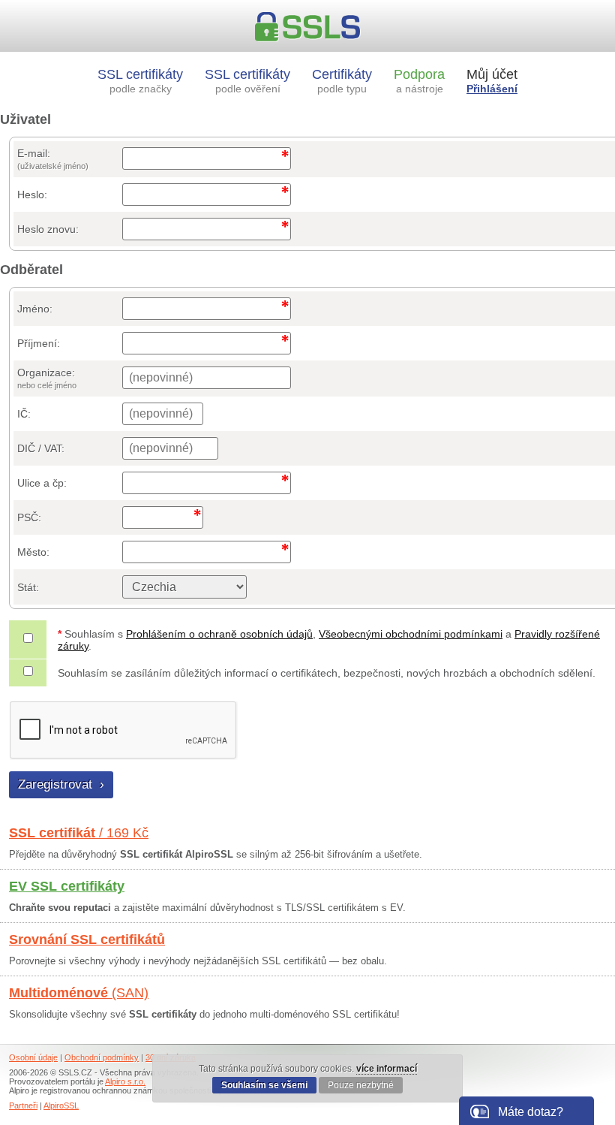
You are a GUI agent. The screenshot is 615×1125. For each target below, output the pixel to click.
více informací (386, 1068)
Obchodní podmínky (101, 1057)
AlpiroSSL (61, 1105)
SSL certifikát (78, 832)
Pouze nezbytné (361, 1085)
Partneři (23, 1105)
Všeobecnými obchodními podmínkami (410, 634)
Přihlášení (492, 89)
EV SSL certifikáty (66, 886)
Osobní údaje (33, 1057)
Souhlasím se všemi (264, 1085)
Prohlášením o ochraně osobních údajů (219, 634)
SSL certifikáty (140, 81)
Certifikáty (342, 81)
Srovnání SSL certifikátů (87, 939)
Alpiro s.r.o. (125, 1081)
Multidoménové (78, 992)
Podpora (419, 81)
